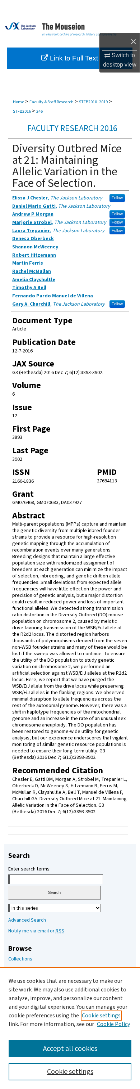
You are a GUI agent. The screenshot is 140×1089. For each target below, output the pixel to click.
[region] (70, 1028)
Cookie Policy (113, 1024)
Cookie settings (101, 1016)
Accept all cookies (70, 1049)
